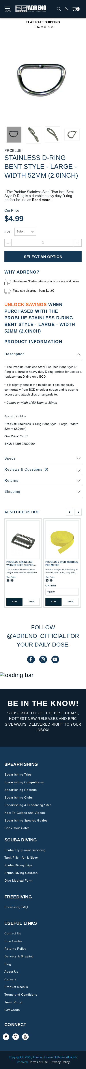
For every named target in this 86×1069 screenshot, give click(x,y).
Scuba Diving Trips (18, 865)
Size (7, 232)
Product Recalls (16, 987)
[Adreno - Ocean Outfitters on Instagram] (15, 1036)
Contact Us (12, 933)
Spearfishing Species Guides (26, 820)
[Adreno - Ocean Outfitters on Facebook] (6, 1036)
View (31, 602)
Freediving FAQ (16, 907)
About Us (11, 971)
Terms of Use (38, 1062)
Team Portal (13, 1002)
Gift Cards (12, 1010)
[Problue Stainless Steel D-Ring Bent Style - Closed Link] (43, 82)
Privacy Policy (60, 1062)
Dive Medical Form (18, 880)
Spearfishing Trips (18, 774)
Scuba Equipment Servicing (25, 850)
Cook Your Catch (17, 828)
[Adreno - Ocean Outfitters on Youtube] (25, 1036)
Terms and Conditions (20, 994)
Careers (10, 979)
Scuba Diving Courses (20, 873)
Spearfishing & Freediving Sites (28, 805)
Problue (13, 150)
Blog (7, 964)
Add (14, 602)
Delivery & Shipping (19, 956)
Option (50, 585)
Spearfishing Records (20, 789)
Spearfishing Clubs (18, 797)
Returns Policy (15, 948)
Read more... (42, 200)
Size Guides (13, 941)
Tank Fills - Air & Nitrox (21, 857)
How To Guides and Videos (24, 812)
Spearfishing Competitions (24, 782)
